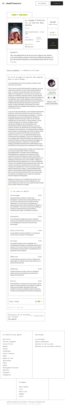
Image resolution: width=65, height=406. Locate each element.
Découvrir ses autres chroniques (51, 102)
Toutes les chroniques (13, 70)
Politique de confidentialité (36, 402)
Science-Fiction (8, 344)
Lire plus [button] (13, 62)
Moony (27, 28)
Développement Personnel (10, 367)
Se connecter (42, 3)
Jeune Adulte (7, 360)
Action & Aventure (8, 353)
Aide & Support (24, 387)
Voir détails (12, 319)
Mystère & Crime (8, 358)
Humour (5, 356)
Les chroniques (40, 339)
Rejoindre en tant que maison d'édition (48, 346)
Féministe (6, 370)
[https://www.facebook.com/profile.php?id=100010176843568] (54, 98)
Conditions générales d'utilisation (17, 402)
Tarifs (21, 396)
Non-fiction (6, 339)
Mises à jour (23, 391)
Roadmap (21, 394)
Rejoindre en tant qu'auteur (44, 344)
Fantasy (5, 348)
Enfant (5, 363)
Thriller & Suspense (9, 341)
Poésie (5, 365)
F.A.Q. (21, 389)
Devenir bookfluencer (42, 341)
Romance (5, 346)
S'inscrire (56, 3)
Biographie (6, 372)
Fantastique (6, 351)
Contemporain (7, 375)
